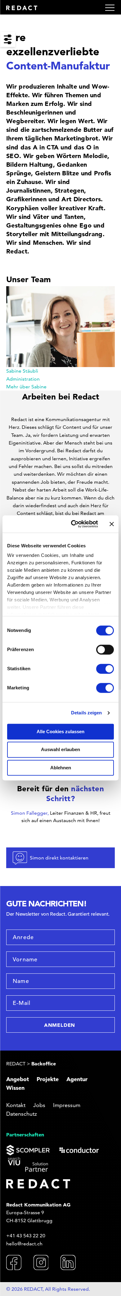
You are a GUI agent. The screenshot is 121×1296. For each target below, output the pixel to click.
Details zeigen (86, 712)
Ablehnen (60, 767)
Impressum (66, 1105)
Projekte (48, 1079)
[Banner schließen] (112, 524)
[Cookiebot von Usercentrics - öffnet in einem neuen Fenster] (73, 524)
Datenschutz (21, 1113)
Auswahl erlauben (60, 749)
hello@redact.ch (24, 1244)
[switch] (105, 649)
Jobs (39, 1105)
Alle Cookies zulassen (60, 731)
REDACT (15, 1064)
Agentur (76, 1079)
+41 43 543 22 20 (25, 1236)
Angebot (17, 1079)
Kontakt (15, 1105)
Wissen (15, 1087)
